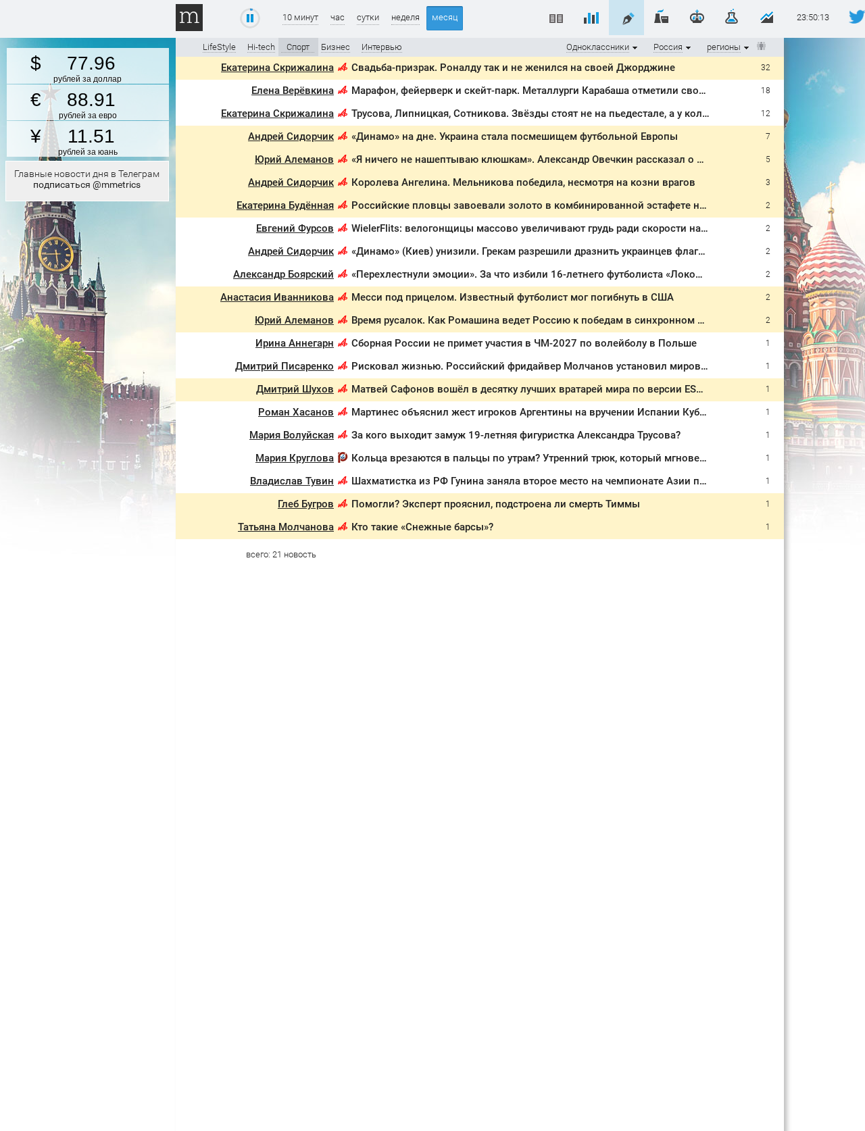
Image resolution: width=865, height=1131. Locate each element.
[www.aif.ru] (342, 69)
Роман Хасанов (296, 412)
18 (765, 90)
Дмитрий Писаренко (284, 366)
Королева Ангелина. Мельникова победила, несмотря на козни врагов (523, 182)
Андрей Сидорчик (291, 136)
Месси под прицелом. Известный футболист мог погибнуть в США (512, 297)
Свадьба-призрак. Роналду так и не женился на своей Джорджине (513, 67)
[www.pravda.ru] (342, 460)
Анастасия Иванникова (277, 297)
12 (765, 113)
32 (765, 67)
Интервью (382, 47)
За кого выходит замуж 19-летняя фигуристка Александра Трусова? (516, 435)
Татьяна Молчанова (286, 527)
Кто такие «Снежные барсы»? (422, 527)
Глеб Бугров (306, 504)
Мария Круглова (294, 458)
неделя (405, 17)
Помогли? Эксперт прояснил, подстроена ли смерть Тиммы (495, 504)
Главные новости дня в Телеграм (86, 179)
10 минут (300, 17)
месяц (445, 17)
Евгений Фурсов (295, 228)
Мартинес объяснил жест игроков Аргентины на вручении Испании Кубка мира (544, 412)
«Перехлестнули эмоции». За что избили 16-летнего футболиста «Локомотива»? (546, 274)
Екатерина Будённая (285, 205)
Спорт (298, 47)
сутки (368, 17)
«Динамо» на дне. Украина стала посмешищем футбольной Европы (514, 136)
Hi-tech (261, 47)
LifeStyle (219, 47)
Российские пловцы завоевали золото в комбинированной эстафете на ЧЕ (535, 205)
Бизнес (335, 47)
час (337, 17)
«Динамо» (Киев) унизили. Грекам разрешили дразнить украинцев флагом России (550, 251)
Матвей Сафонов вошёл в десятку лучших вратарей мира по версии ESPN (530, 389)
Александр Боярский (283, 274)
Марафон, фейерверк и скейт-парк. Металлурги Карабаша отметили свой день (541, 90)
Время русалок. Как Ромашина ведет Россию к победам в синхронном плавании (548, 320)
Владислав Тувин (292, 481)
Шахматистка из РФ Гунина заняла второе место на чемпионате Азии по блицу (544, 481)
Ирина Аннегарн (294, 343)
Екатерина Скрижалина (277, 67)
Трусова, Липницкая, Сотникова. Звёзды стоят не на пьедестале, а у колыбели (542, 113)
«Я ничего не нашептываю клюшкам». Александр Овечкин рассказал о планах (541, 159)
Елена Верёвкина (292, 90)
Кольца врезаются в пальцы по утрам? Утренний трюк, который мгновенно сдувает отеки (570, 458)
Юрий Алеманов (294, 159)
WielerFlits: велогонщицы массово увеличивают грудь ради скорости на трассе (543, 228)
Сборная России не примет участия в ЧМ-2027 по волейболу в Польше (524, 343)
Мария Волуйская (291, 435)
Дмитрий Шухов (295, 389)
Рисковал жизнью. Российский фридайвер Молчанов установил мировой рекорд (550, 366)
